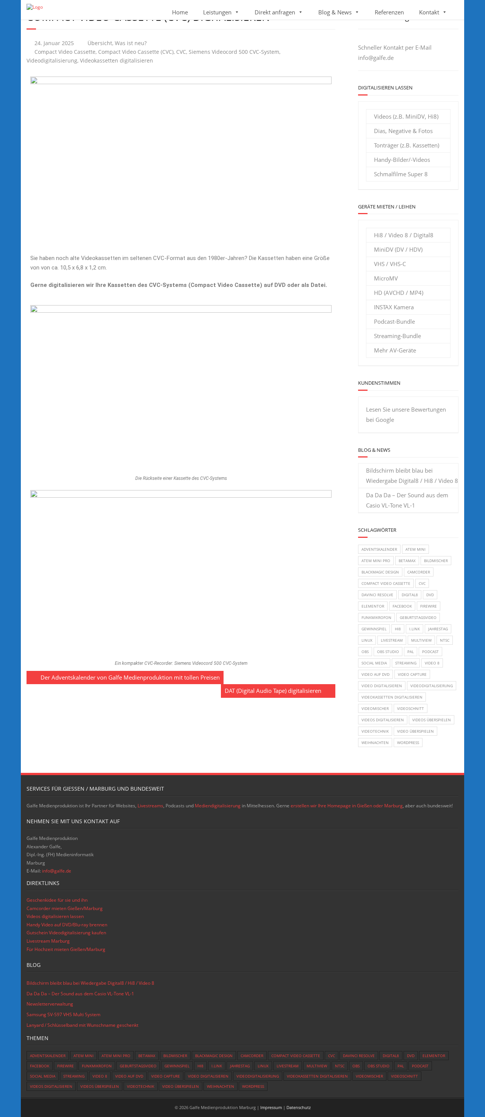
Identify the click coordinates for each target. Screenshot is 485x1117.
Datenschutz (298, 1107)
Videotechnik (375, 731)
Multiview (421, 640)
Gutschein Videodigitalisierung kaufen (66, 932)
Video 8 (432, 663)
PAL (410, 651)
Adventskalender (379, 549)
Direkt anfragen (275, 12)
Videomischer (375, 708)
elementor (372, 606)
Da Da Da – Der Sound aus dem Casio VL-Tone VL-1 (407, 500)
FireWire (428, 606)
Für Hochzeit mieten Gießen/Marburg (66, 949)
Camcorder (418, 572)
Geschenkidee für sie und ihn (57, 900)
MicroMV (386, 278)
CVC (181, 52)
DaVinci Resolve (377, 594)
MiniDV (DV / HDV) (398, 249)
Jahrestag (438, 628)
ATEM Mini (415, 549)
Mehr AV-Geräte (395, 350)
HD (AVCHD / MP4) (398, 292)
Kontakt (429, 12)
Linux (366, 640)
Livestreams (150, 805)
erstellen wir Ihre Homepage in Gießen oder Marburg (347, 805)
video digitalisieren (381, 685)
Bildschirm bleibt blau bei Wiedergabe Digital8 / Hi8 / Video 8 (412, 475)
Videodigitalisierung (52, 60)
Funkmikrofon (376, 617)
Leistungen (217, 12)
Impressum (271, 1107)
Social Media (374, 663)
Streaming (405, 663)
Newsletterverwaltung (50, 1004)
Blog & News (335, 12)
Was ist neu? (131, 43)
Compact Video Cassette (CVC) (136, 52)
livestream (392, 640)
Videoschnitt (410, 708)
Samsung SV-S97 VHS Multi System (63, 1014)
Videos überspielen (431, 719)
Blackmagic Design (380, 572)
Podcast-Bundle (394, 321)
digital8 (410, 594)
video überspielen (415, 731)
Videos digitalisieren (382, 719)
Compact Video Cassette (64, 52)
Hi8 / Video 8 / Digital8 (403, 235)
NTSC (444, 640)
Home (180, 12)
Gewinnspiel (373, 628)
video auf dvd (375, 674)
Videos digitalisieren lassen (55, 916)
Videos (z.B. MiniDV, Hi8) (406, 116)
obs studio (388, 651)
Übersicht (100, 43)
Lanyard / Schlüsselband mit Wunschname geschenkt (82, 1025)
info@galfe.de (376, 57)
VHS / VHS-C (390, 264)
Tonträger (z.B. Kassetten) (406, 145)
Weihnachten (375, 742)
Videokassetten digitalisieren (116, 60)
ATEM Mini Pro (375, 560)
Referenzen (389, 12)
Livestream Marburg (48, 941)
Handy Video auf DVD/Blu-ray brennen (67, 924)
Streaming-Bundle (397, 336)
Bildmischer (436, 560)
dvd (430, 594)
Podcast (430, 651)
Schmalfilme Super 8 (401, 174)
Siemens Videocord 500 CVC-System (234, 52)
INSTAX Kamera (394, 307)
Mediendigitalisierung (218, 805)
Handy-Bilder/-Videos (402, 159)
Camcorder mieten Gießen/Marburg (65, 908)
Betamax (407, 560)
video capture (412, 674)
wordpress (408, 742)
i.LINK (414, 628)
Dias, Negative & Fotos (403, 131)
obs (365, 651)
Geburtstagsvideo (418, 617)
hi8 (398, 628)
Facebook (402, 606)
